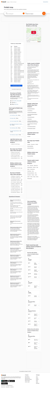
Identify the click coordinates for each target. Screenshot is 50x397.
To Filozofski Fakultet (30, 117)
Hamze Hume (32, 169)
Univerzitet (33, 144)
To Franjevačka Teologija (31, 128)
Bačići (37, 176)
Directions (37, 383)
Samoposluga (29, 178)
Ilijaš (37, 167)
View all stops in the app (16, 85)
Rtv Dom (34, 167)
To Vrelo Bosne (29, 110)
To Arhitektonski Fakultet (31, 126)
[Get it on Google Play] (4, 381)
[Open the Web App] (4, 383)
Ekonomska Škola (30, 146)
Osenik (28, 176)
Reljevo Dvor (36, 165)
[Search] (44, 13)
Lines (37, 376)
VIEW (18, 152)
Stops (37, 380)
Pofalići (36, 144)
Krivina (31, 176)
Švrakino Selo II (29, 167)
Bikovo (34, 176)
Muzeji (28, 169)
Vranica (33, 174)
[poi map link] (33, 35)
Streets (37, 379)
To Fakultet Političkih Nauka (31, 112)
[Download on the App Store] (11, 381)
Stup (28, 165)
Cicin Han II (29, 174)
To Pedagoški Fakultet (30, 108)
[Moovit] (3, 2)
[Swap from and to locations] (24, 13)
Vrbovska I (31, 165)
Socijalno (28, 136)
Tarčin (36, 174)
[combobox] (14, 13)
